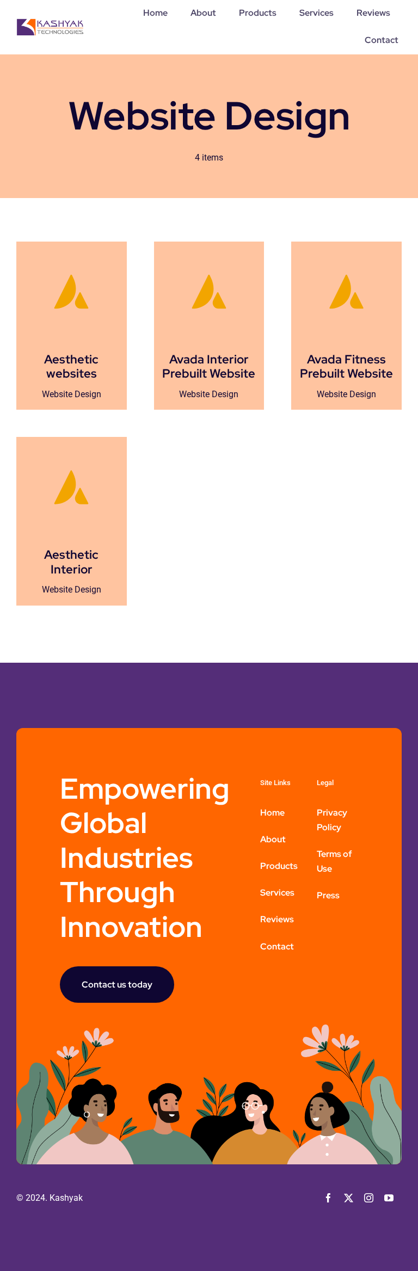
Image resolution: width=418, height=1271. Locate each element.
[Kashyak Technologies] (50, 22)
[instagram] (368, 1197)
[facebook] (328, 1197)
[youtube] (389, 1197)
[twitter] (348, 1197)
